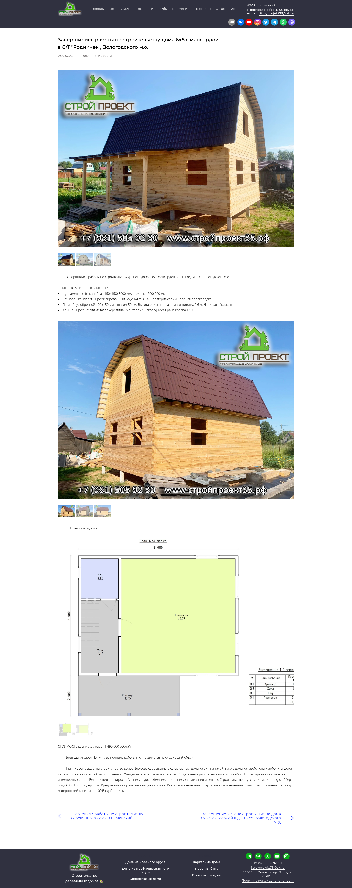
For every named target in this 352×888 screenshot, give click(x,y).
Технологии (145, 9)
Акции (184, 9)
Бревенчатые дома (145, 879)
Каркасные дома (206, 862)
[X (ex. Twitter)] (267, 856)
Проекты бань (206, 868)
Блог (234, 9)
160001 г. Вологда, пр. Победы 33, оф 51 (267, 874)
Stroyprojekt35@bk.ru (276, 13)
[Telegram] (249, 856)
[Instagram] (286, 856)
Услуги (126, 9)
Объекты (167, 9)
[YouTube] (277, 856)
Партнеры (203, 9)
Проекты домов (103, 9)
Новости (105, 56)
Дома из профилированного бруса (145, 870)
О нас (220, 9)
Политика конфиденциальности (268, 880)
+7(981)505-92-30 (261, 5)
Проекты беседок (206, 875)
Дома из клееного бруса (145, 862)
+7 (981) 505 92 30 (268, 863)
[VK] (258, 856)
